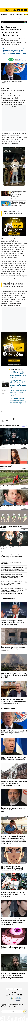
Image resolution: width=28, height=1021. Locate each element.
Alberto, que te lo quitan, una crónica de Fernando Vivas (11, 562)
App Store (10, 989)
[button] (5, 385)
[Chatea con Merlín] (18, 10)
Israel (26, 412)
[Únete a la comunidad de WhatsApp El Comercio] (11, 59)
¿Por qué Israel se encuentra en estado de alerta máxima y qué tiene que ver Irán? (13, 49)
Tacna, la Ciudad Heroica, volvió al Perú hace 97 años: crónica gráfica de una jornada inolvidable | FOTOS (12, 583)
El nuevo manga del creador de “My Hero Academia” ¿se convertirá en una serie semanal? (13, 894)
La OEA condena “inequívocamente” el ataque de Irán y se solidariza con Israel (14, 732)
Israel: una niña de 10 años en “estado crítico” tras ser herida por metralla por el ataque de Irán (18, 383)
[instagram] (13, 995)
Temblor (12, 14)
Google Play (18, 989)
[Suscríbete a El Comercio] (21, 10)
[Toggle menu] (2, 10)
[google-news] (21, 995)
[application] (5, 385)
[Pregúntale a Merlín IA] (25, 1011)
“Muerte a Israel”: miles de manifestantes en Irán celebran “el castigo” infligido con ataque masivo (14, 53)
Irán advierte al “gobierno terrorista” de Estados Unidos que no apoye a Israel (18, 393)
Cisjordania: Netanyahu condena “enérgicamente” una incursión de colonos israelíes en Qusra (12, 622)
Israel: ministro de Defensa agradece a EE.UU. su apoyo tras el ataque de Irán (13, 758)
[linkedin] (18, 995)
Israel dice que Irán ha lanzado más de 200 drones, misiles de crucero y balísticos (18, 374)
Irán (21, 412)
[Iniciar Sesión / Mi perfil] (25, 10)
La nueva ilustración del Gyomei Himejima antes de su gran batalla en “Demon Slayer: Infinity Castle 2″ (13, 868)
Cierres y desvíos (19, 14)
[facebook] (7, 995)
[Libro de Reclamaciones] (18, 999)
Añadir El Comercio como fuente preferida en (14, 22)
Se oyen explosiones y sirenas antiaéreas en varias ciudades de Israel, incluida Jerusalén (18, 401)
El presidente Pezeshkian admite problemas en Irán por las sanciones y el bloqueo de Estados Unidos (13, 701)
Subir (13, 1011)
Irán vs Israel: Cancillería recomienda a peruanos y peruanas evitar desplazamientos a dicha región (14, 783)
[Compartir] (25, 59)
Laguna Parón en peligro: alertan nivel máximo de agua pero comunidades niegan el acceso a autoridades (12, 556)
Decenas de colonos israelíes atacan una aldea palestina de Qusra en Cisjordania (13, 648)
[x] (10, 995)
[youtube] (15, 995)
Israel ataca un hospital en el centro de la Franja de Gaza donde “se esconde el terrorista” (14, 675)
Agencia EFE (6, 88)
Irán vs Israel (14, 412)
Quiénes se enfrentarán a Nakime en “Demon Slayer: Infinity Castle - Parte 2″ (13, 948)
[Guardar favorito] (22, 59)
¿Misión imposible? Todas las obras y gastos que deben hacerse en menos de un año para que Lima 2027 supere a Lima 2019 (12, 576)
